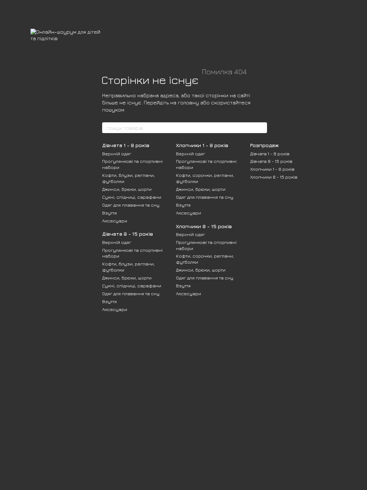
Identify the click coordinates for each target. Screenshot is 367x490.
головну (188, 102)
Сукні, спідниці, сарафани (131, 197)
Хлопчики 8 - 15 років (204, 226)
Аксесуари (114, 220)
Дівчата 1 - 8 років (125, 145)
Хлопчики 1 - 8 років (202, 145)
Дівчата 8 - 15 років (127, 234)
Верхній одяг (116, 153)
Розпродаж (264, 145)
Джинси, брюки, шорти (127, 189)
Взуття (109, 213)
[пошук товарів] (261, 127)
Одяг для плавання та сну (130, 205)
